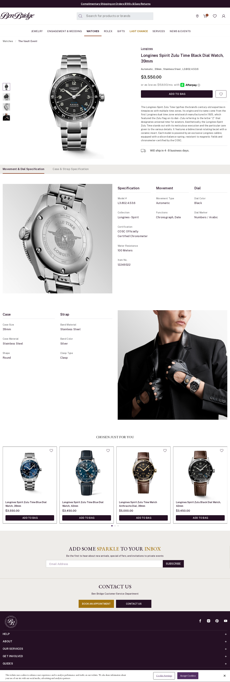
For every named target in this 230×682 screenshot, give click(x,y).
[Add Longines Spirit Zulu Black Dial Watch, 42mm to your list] (221, 450)
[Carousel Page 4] (6, 117)
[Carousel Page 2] (6, 97)
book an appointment (96, 603)
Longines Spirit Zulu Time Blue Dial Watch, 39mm (26, 504)
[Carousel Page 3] (6, 107)
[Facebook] (200, 621)
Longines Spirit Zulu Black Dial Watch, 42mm (198, 504)
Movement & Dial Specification (23, 169)
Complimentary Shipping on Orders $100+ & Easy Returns (116, 3)
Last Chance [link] (139, 31)
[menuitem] (37, 31)
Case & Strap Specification (71, 169)
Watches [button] (93, 31)
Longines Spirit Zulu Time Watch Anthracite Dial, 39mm (138, 504)
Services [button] (159, 31)
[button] (215, 16)
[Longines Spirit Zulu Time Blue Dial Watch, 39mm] (30, 474)
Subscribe (173, 563)
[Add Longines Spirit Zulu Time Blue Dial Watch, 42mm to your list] (108, 450)
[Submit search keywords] (80, 16)
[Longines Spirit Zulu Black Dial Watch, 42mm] (200, 474)
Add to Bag (176, 93)
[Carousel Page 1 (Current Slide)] (6, 86)
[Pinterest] (217, 621)
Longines (147, 49)
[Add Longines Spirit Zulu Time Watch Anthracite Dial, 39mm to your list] (164, 450)
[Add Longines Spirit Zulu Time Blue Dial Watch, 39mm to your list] (51, 450)
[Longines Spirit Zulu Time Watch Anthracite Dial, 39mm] (143, 474)
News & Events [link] (180, 31)
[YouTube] (225, 621)
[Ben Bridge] (11, 16)
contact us (134, 603)
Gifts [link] (121, 31)
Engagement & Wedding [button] (64, 31)
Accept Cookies (188, 675)
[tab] (23, 169)
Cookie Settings (164, 675)
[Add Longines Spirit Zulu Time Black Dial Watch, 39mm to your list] (221, 94)
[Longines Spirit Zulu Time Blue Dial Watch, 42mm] (87, 474)
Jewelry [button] (37, 31)
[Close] (224, 675)
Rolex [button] (108, 31)
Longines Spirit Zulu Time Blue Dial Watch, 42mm (83, 504)
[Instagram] (208, 621)
